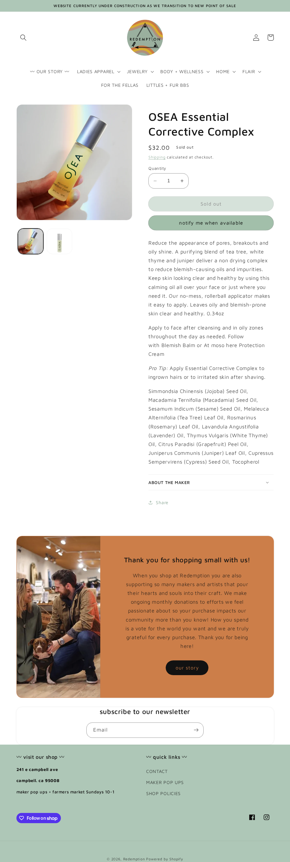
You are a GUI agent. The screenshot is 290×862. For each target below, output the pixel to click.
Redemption (134, 859)
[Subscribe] (196, 730)
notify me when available (211, 223)
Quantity (157, 168)
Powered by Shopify (164, 859)
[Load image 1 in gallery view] (30, 241)
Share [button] (162, 502)
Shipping (156, 157)
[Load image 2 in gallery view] (59, 241)
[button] (23, 37)
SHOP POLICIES (163, 793)
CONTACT (157, 771)
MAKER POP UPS (165, 782)
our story (187, 668)
